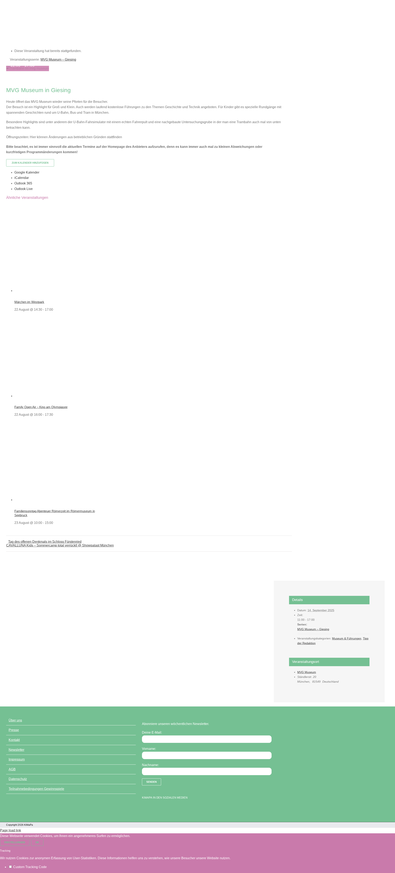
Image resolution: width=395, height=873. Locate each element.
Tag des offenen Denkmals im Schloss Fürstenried (44, 541)
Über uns (15, 720)
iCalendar (21, 177)
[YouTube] (151, 808)
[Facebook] (144, 808)
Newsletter (16, 749)
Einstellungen (14, 842)
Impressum (17, 759)
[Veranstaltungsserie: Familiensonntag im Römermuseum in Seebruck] (55, 522)
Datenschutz (18, 779)
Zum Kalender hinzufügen (30, 162)
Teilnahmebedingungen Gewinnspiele (36, 789)
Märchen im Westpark (29, 302)
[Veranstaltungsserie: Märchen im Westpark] (55, 309)
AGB (12, 769)
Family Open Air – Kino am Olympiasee (40, 407)
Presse (14, 730)
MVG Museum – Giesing (313, 629)
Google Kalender (26, 172)
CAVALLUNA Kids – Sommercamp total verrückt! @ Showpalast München (60, 545)
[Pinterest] (166, 808)
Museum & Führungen (346, 638)
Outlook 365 (23, 183)
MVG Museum (306, 672)
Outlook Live (23, 189)
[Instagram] (158, 808)
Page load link (10, 830)
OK (37, 842)
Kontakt (14, 740)
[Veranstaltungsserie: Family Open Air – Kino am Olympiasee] (55, 414)
